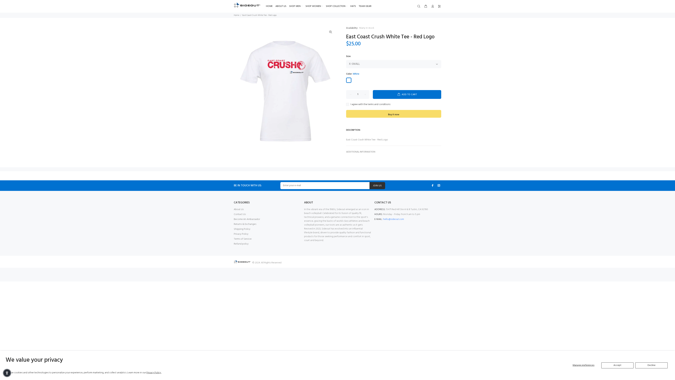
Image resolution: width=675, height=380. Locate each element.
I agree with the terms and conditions (370, 104)
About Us (239, 209)
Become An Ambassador (247, 219)
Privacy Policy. (153, 373)
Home (236, 15)
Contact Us (240, 214)
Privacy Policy (241, 234)
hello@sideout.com (393, 219)
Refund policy (241, 244)
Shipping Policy (242, 229)
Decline (651, 365)
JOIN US (377, 186)
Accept (617, 365)
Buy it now (393, 115)
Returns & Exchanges (245, 224)
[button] (7, 373)
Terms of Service (243, 239)
